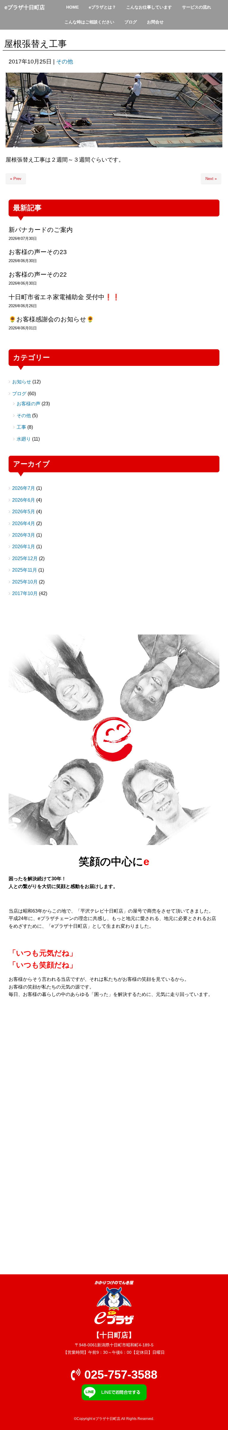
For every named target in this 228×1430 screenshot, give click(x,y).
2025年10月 (25, 581)
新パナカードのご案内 (41, 229)
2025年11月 (24, 570)
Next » (211, 178)
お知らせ (21, 381)
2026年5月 (23, 511)
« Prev (15, 178)
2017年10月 (25, 593)
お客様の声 (28, 403)
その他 (64, 61)
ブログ (19, 393)
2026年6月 (23, 500)
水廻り (24, 438)
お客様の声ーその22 (38, 274)
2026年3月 (23, 535)
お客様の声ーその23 (38, 251)
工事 (21, 427)
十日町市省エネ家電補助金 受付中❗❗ (64, 297)
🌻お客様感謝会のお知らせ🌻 (51, 319)
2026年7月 (23, 488)
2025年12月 (25, 558)
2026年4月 (23, 523)
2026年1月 (23, 546)
